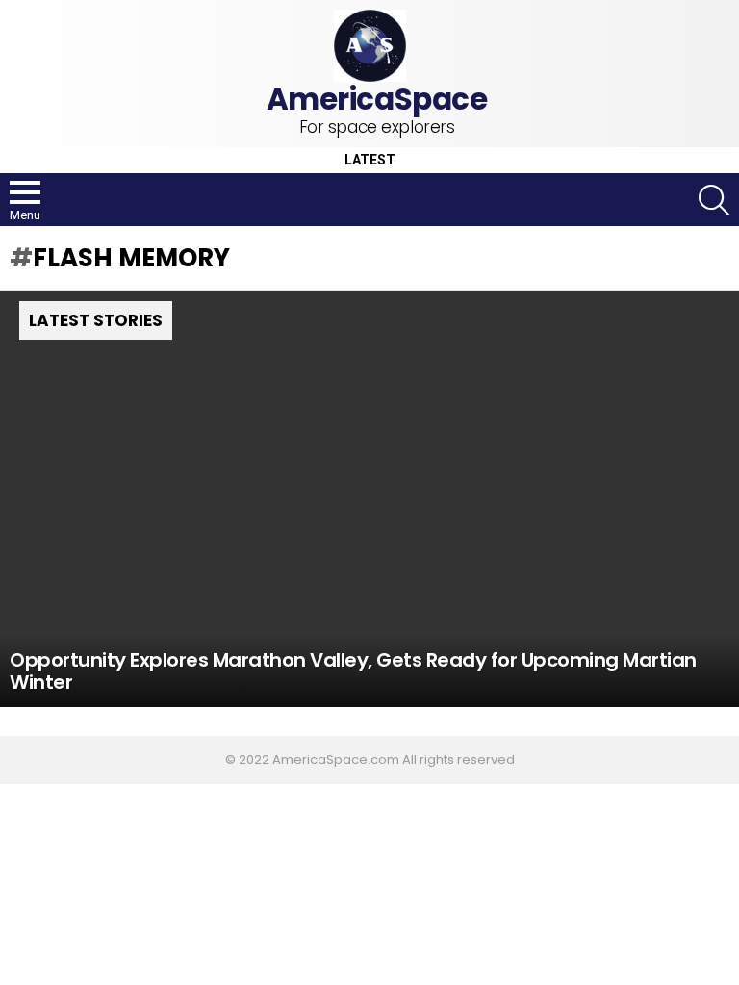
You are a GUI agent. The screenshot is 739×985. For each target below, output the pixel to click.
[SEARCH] (714, 200)
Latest (369, 160)
